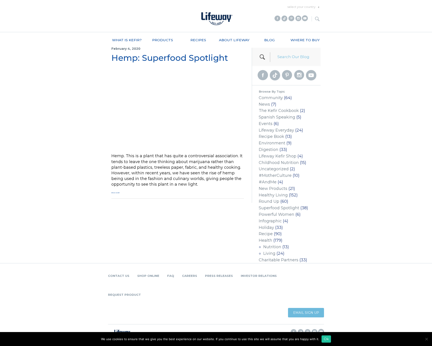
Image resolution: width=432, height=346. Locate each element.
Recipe (266, 233)
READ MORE (115, 193)
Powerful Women (276, 214)
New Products (273, 188)
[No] (426, 339)
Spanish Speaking (277, 117)
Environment (272, 143)
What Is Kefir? (127, 40)
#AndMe (268, 182)
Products (162, 40)
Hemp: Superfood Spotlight (169, 58)
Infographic (270, 221)
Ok (326, 339)
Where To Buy (305, 40)
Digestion (268, 149)
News (264, 104)
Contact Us (118, 276)
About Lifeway (234, 40)
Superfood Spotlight (279, 207)
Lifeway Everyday (276, 130)
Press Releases (219, 276)
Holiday (266, 227)
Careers (189, 276)
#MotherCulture (275, 175)
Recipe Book (271, 136)
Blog (269, 40)
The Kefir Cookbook (279, 110)
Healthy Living (273, 195)
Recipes (198, 40)
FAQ (170, 276)
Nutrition (272, 246)
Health (265, 240)
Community (271, 97)
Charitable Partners (278, 259)
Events (265, 123)
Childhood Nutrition (279, 162)
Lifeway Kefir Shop (277, 156)
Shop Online (148, 276)
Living (269, 253)
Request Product (124, 294)
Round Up (269, 201)
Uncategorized (274, 168)
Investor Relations (259, 276)
